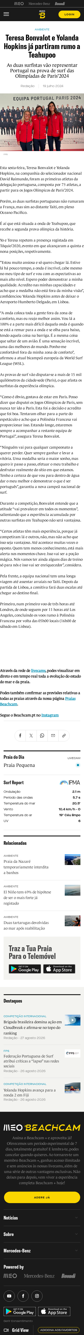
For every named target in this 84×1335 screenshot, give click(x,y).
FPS (6, 1051)
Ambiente (11, 855)
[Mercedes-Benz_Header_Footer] (39, 3)
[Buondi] (60, 3)
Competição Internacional (25, 1016)
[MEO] (19, 3)
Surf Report (14, 782)
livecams (38, 671)
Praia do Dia (14, 757)
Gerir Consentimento (18, 1321)
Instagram (50, 715)
